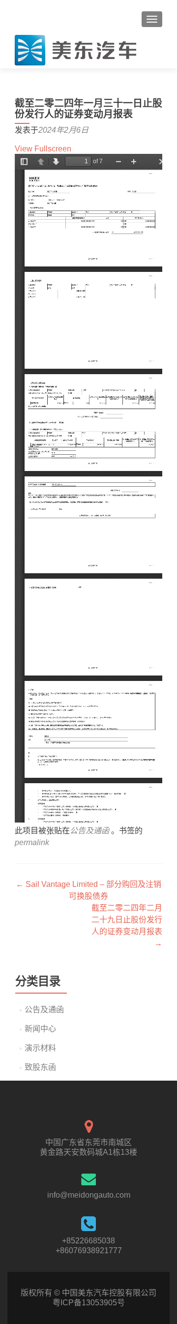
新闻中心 (40, 1029)
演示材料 (40, 1048)
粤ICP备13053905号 (89, 1302)
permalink (32, 842)
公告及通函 (89, 830)
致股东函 (40, 1067)
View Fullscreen (43, 149)
